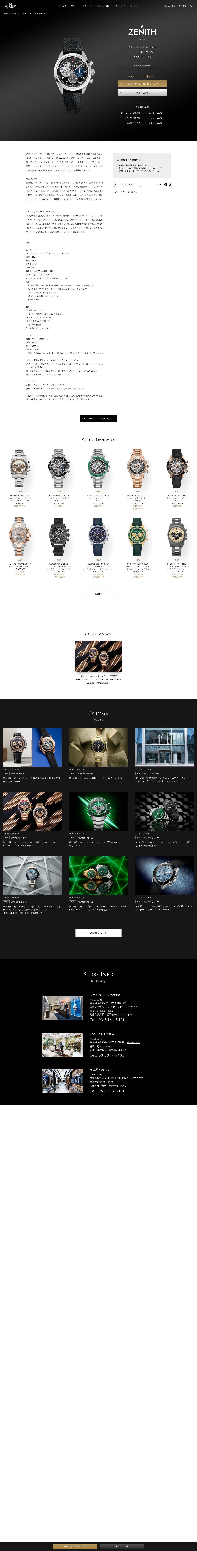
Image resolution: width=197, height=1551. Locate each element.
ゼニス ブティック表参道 (130, 113)
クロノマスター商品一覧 (98, 419)
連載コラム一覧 (98, 933)
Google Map (132, 1006)
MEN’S (75, 6)
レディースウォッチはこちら (125, 192)
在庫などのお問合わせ (75, 1546)
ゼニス (11, 13)
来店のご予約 (142, 93)
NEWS (63, 6)
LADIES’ (88, 6)
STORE (134, 6)
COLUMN (103, 6)
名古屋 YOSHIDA (133, 123)
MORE (98, 594)
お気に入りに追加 (127, 184)
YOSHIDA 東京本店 (132, 118)
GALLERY (119, 6)
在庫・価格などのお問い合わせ (142, 84)
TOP (5, 13)
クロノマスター (20, 13)
